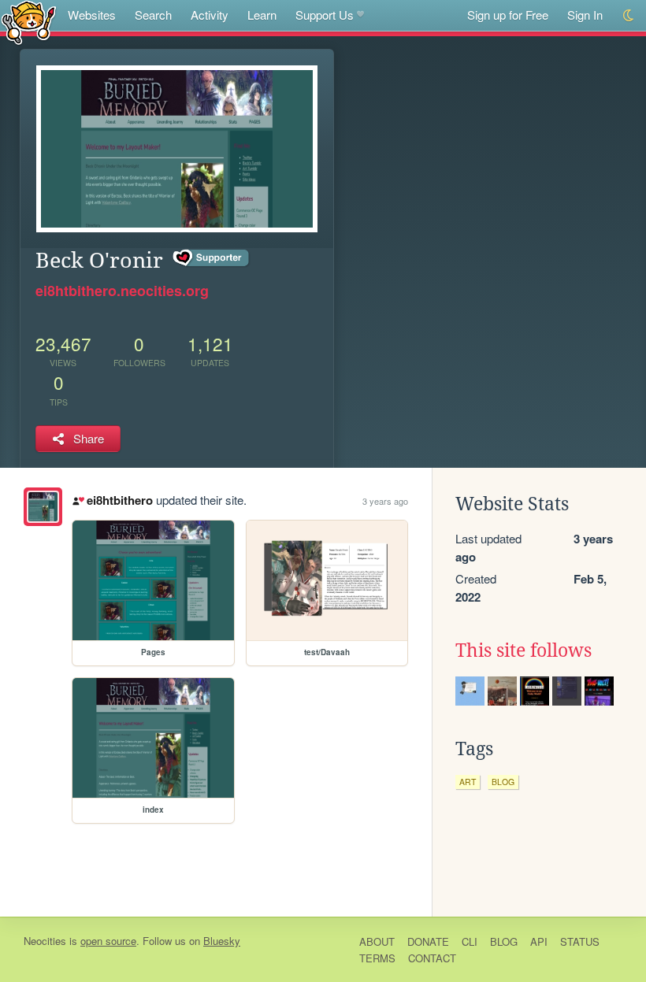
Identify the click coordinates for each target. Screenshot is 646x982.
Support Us (324, 14)
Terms (377, 958)
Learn (262, 14)
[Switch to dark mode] (629, 15)
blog (503, 781)
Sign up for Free (507, 14)
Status (580, 941)
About (377, 941)
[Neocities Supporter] (212, 258)
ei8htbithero (119, 500)
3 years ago (385, 501)
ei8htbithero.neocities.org (122, 290)
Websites (92, 14)
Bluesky (221, 940)
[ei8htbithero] (43, 507)
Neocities (45, 940)
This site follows (523, 650)
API (539, 941)
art (467, 781)
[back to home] (29, 21)
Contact (432, 958)
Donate (428, 941)
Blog (504, 941)
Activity (209, 14)
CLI (469, 941)
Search (153, 14)
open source (108, 940)
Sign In (585, 14)
